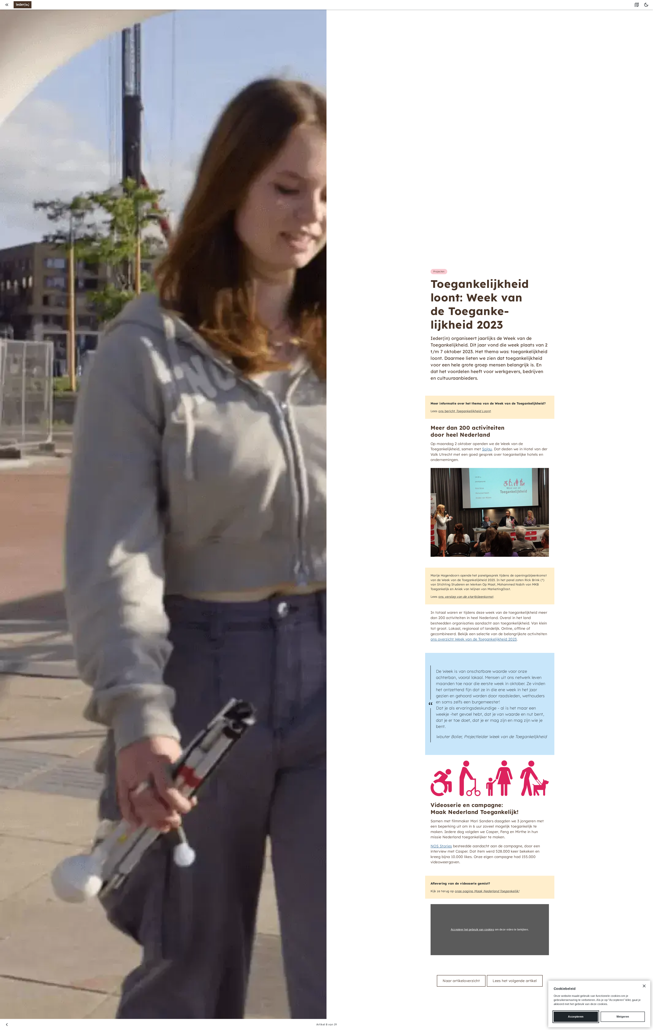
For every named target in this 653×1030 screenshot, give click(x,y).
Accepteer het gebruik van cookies (472, 929)
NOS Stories (441, 846)
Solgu (487, 449)
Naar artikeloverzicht (461, 980)
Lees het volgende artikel (515, 980)
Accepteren (575, 1016)
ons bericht (464, 411)
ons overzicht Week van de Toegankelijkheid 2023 (474, 639)
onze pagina (487, 891)
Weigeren (622, 1016)
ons (465, 596)
